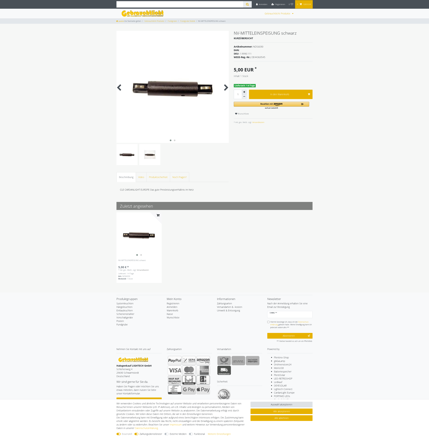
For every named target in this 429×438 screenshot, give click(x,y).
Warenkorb (172, 310)
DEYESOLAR (280, 385)
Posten (120, 321)
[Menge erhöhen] (244, 92)
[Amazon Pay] (203, 360)
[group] (139, 234)
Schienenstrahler (125, 314)
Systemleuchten (124, 303)
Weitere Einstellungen (219, 433)
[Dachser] (253, 360)
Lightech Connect (283, 389)
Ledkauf (278, 382)
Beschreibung (126, 177)
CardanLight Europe (284, 392)
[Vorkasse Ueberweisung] (175, 390)
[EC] (203, 380)
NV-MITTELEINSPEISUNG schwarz (132, 260)
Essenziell (127, 433)
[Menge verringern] (244, 96)
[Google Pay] (189, 390)
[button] (271, 105)
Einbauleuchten (124, 310)
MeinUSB (279, 368)
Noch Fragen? (179, 177)
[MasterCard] (189, 370)
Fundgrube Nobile (187, 21)
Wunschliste (243, 113)
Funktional (199, 433)
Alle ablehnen (281, 418)
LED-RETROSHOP (283, 378)
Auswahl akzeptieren (281, 404)
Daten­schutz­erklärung (146, 428)
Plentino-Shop (281, 357)
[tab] (126, 177)
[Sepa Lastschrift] (189, 360)
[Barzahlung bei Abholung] (189, 380)
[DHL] (238, 360)
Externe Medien (178, 433)
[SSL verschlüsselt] (223, 395)
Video (141, 177)
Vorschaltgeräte (124, 317)
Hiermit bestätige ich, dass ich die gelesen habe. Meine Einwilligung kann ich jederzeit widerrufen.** (291, 325)
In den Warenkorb (279, 94)
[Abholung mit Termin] (224, 370)
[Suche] (247, 4)
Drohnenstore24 (282, 364)
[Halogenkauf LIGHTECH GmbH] (133, 359)
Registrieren (173, 303)
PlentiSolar (279, 375)
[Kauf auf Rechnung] (175, 380)
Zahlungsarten (224, 303)
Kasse (170, 314)
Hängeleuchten (124, 307)
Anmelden (172, 307)
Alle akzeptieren (281, 411)
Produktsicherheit (158, 177)
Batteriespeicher (282, 371)
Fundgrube (172, 21)
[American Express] (203, 370)
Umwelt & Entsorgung (228, 310)
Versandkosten (258, 122)
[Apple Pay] (203, 390)
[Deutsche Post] (224, 360)
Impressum (176, 424)
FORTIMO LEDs (282, 396)
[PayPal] (175, 360)
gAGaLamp (279, 361)
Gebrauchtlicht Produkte (278, 13)
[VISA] (175, 370)
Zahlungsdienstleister (151, 433)
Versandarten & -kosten (229, 307)
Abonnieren (289, 335)
